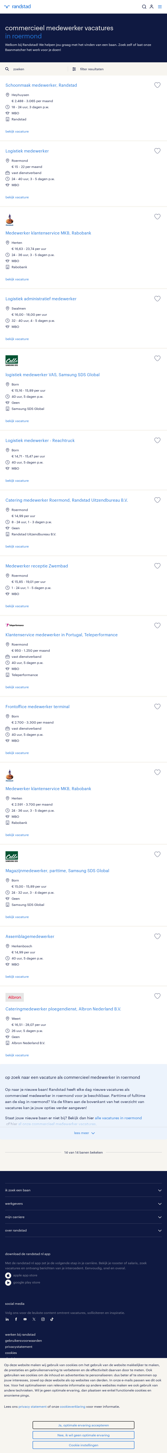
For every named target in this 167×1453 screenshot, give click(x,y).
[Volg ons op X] (35, 1319)
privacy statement (33, 1406)
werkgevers (14, 1203)
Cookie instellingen (83, 1445)
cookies (11, 1353)
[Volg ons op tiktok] (53, 1319)
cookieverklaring (72, 1406)
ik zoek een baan (18, 1190)
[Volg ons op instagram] (44, 1319)
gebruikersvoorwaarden (23, 1340)
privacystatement (18, 1346)
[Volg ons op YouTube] (26, 1319)
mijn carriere (14, 1217)
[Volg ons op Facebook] (17, 1319)
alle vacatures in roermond (118, 1118)
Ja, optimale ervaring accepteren (83, 1425)
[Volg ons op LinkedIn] (8, 1319)
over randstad (16, 1230)
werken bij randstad (20, 1334)
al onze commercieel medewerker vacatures (57, 1124)
